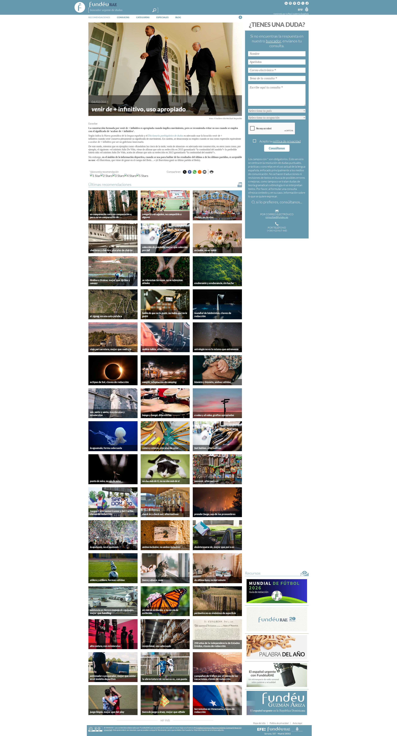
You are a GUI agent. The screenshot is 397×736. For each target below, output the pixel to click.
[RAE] (307, 9)
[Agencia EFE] (300, 9)
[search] (154, 10)
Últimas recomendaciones (109, 184)
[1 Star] (95, 175)
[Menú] (240, 17)
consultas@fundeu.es (276, 217)
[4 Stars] (130, 175)
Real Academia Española (298, 13)
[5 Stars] (142, 175)
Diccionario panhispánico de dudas (165, 135)
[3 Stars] (118, 175)
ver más (165, 720)
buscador (273, 40)
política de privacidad (286, 141)
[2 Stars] (106, 175)
